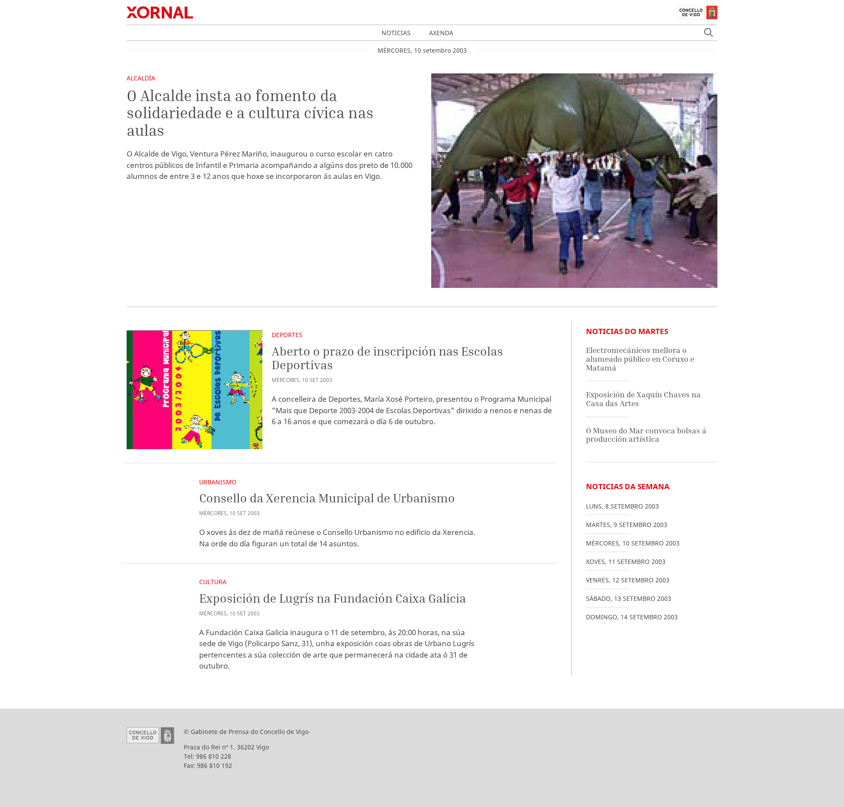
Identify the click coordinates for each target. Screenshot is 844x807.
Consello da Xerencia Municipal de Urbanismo (327, 498)
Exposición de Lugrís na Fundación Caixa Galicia (332, 598)
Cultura (212, 582)
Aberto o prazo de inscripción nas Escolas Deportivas (387, 358)
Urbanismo (217, 482)
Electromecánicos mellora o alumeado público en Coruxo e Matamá (640, 358)
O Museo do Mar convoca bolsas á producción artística (646, 435)
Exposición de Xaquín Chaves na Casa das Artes (643, 399)
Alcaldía (141, 78)
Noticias (396, 33)
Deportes (287, 335)
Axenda (441, 33)
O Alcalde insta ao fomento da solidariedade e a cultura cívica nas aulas (250, 112)
